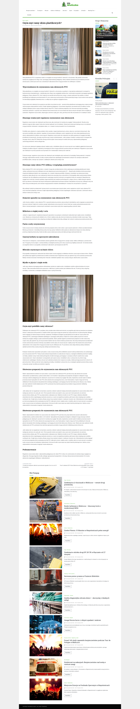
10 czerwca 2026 (107, 73)
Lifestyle (83, 10)
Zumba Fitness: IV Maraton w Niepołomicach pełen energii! (86, 531)
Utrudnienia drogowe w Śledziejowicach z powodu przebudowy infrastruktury (105, 33)
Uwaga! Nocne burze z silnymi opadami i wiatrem (82, 620)
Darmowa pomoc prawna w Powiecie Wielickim (81, 576)
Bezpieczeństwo (30, 10)
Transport (39, 10)
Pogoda (71, 617)
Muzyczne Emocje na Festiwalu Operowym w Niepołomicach (87, 685)
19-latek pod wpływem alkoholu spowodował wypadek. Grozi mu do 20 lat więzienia (40, 466)
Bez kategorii (66, 659)
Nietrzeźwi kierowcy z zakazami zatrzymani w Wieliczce (104, 103)
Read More (67, 495)
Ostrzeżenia (66, 617)
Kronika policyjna (98, 100)
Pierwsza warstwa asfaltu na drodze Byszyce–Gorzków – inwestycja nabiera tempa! (109, 45)
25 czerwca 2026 (107, 64)
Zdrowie (65, 10)
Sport (70, 10)
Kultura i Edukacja (55, 10)
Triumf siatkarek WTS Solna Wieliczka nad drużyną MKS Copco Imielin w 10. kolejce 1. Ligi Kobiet (76, 466)
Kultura (65, 528)
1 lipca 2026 (98, 106)
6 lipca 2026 (106, 47)
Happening (74, 637)
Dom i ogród (25, 20)
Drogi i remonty (100, 28)
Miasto (46, 10)
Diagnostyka (66, 595)
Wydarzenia (72, 503)
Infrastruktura (67, 503)
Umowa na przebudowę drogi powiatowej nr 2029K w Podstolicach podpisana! (109, 62)
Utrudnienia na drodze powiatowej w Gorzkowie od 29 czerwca (109, 54)
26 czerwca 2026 (107, 56)
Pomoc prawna (71, 573)
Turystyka (76, 10)
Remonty (69, 480)
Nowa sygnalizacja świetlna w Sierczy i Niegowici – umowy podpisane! (110, 71)
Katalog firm (91, 10)
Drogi (65, 480)
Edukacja (66, 573)
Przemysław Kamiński (37, 25)
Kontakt (29, 14)
